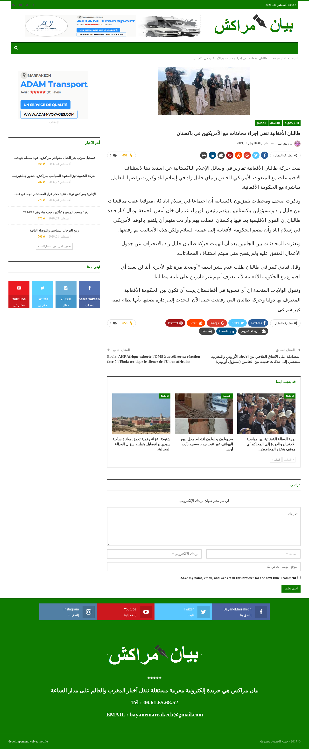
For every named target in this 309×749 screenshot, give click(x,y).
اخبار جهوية (292, 123)
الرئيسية (275, 123)
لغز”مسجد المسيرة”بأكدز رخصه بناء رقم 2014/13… (54, 212)
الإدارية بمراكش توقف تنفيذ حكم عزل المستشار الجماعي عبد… (54, 194)
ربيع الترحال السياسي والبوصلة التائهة (54, 230)
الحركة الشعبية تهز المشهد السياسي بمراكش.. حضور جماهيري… (54, 176)
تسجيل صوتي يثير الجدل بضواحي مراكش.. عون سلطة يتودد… (54, 158)
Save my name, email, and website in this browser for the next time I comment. (238, 578)
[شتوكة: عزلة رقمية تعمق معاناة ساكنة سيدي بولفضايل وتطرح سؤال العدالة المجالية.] (141, 413)
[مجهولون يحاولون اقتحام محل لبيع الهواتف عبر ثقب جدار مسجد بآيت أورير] (204, 413)
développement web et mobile (28, 741)
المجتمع (261, 123)
